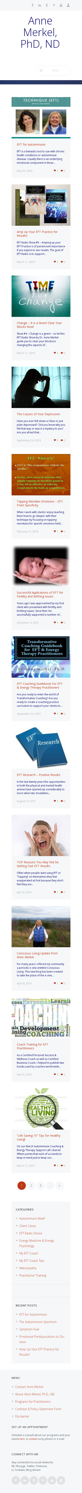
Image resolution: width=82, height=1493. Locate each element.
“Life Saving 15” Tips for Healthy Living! (38, 1137)
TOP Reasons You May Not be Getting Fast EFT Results (38, 864)
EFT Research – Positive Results (38, 775)
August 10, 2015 (26, 801)
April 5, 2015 (24, 1074)
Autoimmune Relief (32, 1218)
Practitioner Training (32, 1275)
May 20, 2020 (24, 171)
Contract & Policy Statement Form (38, 1409)
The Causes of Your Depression (38, 414)
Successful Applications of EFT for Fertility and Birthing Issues (40, 594)
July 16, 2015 (24, 892)
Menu (55, 70)
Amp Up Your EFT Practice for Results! (37, 234)
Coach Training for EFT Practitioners (32, 1046)
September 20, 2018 (29, 440)
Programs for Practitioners (33, 1402)
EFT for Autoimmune (31, 144)
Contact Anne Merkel (29, 1387)
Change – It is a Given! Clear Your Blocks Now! (39, 325)
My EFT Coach (28, 1253)
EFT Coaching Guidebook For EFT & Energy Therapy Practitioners (40, 685)
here (22, 1439)
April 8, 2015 (24, 983)
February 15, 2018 (27, 531)
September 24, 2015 (29, 714)
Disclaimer (22, 1416)
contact (33, 1439)
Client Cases (27, 1226)
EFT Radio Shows (30, 1233)
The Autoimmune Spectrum (38, 1322)
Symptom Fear (29, 1329)
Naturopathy (27, 1268)
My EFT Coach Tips (31, 1261)
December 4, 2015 (28, 622)
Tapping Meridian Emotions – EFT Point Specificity (40, 503)
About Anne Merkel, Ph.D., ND (35, 1394)
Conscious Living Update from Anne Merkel (37, 955)
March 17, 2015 (26, 1165)
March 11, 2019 (26, 262)
